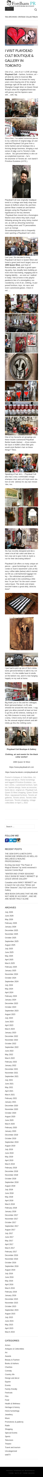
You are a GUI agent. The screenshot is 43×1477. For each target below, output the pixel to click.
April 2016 (9, 1284)
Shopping (9, 1429)
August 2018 (10, 1186)
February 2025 (11, 967)
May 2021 (9, 1087)
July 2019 (9, 1149)
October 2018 (10, 1179)
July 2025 (9, 949)
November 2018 (11, 1175)
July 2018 (9, 1190)
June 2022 (9, 1051)
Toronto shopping (21, 800)
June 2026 (9, 916)
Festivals (8, 1393)
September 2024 (11, 981)
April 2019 (9, 1160)
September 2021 (11, 1076)
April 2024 (9, 992)
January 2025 (10, 970)
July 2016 (9, 1273)
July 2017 (9, 1233)
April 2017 (9, 1244)
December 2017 (11, 1215)
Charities (8, 1367)
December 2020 (11, 1106)
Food (7, 1400)
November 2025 (11, 934)
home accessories (29, 787)
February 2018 (11, 1208)
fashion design (14, 787)
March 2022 (10, 1058)
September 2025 (11, 941)
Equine (8, 1382)
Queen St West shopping (15, 792)
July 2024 (9, 985)
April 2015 (9, 1328)
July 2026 (9, 912)
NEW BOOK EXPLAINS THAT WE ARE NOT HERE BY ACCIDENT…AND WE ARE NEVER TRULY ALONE (21, 896)
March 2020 (10, 1124)
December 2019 (11, 1135)
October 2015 (10, 1306)
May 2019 (9, 1157)
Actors (7, 1345)
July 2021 (9, 1080)
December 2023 (11, 1003)
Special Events (11, 1433)
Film (6, 1396)
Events (8, 1385)
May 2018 (9, 1197)
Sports (7, 1436)
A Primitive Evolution (23, 782)
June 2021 (9, 1084)
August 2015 (10, 1314)
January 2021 (10, 1102)
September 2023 (11, 1011)
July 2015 (9, 1317)
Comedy (8, 1371)
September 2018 (11, 1182)
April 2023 (9, 1025)
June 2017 (9, 1237)
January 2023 (10, 1033)
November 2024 (11, 974)
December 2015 (11, 1299)
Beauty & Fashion (12, 1360)
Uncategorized (11, 1451)
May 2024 (9, 989)
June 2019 (9, 1153)
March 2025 (10, 963)
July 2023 (9, 1018)
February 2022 (11, 1062)
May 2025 (9, 956)
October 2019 (10, 1138)
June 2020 (9, 1120)
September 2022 (11, 1047)
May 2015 (9, 1325)
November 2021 (11, 1073)
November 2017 (11, 1219)
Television (9, 1440)
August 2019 (10, 1146)
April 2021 (9, 1091)
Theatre (8, 1444)
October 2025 (10, 938)
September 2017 (11, 1226)
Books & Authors (12, 1363)
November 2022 (11, 1040)
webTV (8, 1455)
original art (20, 790)
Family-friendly (11, 1389)
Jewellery (9, 1415)
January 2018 (10, 1211)
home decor (10, 790)
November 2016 (11, 1259)
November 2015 (11, 1303)
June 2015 (9, 1321)
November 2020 (11, 1109)
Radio (7, 1425)
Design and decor (12, 780)
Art (34, 777)
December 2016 (11, 1255)
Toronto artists (19, 798)
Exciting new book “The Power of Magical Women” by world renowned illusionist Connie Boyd (21, 867)
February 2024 (11, 996)
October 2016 (10, 1263)
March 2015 (10, 1332)
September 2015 (11, 1310)
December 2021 (11, 1069)
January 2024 (10, 1000)
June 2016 (9, 1277)
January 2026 (10, 927)
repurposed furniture (18, 795)
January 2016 (10, 1295)
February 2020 (11, 1127)
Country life (9, 1374)
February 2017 (11, 1252)
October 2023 (10, 1007)
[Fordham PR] (21, 3)
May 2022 (9, 1054)
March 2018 (10, 1204)
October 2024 (10, 978)
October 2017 (10, 1222)
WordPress (30, 1470)
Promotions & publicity (14, 1422)
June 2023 (9, 1022)
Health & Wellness (12, 1404)
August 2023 (10, 1014)
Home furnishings (27, 780)
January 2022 (10, 1065)
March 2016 (10, 1288)
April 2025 (9, 960)
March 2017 (10, 1248)
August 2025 (10, 945)
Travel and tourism (12, 1447)
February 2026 (11, 923)
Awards (8, 1356)
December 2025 (11, 930)
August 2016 (10, 1270)
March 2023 (10, 1029)
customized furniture (24, 785)
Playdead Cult (31, 790)
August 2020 (10, 1116)
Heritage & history (12, 1407)
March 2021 (10, 1095)
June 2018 (9, 1193)
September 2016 (11, 1266)
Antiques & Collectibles (22, 777)
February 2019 (11, 1168)
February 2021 (11, 1098)
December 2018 (11, 1171)
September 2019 (11, 1142)
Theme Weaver (28, 1473)
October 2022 (10, 1043)
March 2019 (10, 1164)
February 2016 (11, 1292)
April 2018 (9, 1200)
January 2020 (10, 1131)
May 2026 (9, 919)
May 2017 (9, 1241)
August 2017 (10, 1230)
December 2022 (11, 1036)
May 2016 (9, 1281)
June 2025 (9, 952)
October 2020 (10, 1113)
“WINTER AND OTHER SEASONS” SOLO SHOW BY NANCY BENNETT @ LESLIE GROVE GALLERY (21, 876)
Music (7, 1418)
